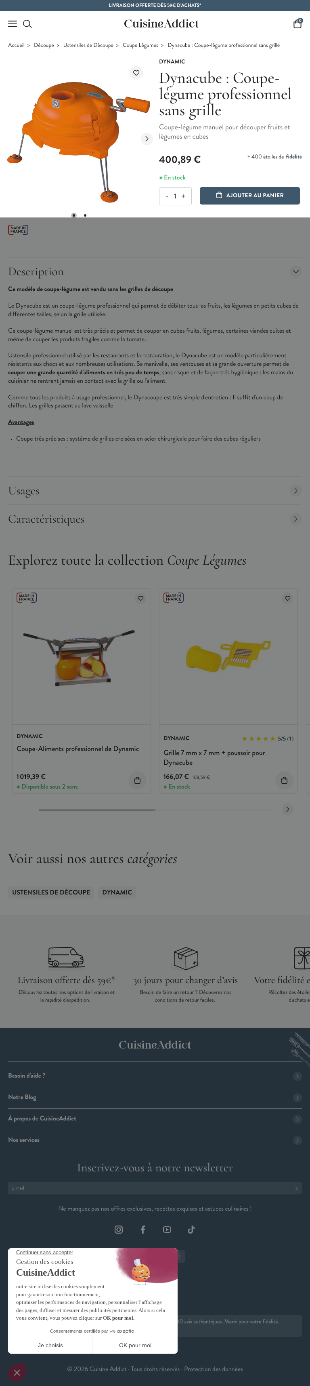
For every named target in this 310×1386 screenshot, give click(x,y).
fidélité (294, 156)
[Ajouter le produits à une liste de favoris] (141, 598)
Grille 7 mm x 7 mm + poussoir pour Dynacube (214, 757)
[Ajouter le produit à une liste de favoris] (136, 73)
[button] (74, 215)
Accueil (16, 45)
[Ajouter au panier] (137, 780)
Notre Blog (22, 1097)
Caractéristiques (46, 518)
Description (36, 271)
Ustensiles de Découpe (88, 45)
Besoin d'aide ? (26, 1075)
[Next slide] (147, 139)
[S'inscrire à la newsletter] (298, 1188)
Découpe (44, 45)
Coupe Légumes (140, 45)
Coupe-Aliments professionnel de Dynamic (78, 748)
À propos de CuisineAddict (42, 1118)
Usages (24, 490)
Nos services (24, 1140)
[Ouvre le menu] (12, 23)
